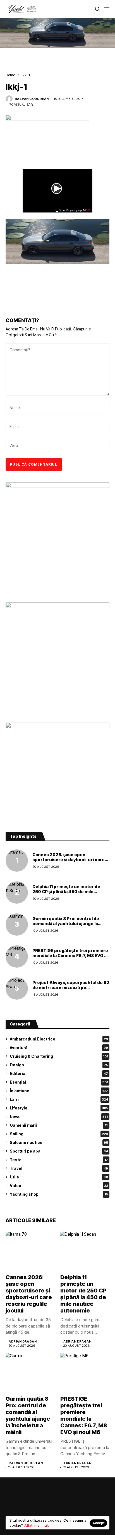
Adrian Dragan (23, 1341)
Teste (59, 1159)
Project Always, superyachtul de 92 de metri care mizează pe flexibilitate (70, 987)
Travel (59, 1168)
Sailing (59, 1133)
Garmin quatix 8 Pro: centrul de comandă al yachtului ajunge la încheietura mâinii (65, 923)
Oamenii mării (58, 1125)
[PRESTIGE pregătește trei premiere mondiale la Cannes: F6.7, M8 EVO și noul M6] (17, 956)
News (59, 1116)
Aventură (59, 1047)
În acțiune (59, 1090)
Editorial (59, 1073)
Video (59, 1185)
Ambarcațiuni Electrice (59, 1039)
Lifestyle (59, 1108)
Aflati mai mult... (37, 1525)
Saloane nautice (59, 1142)
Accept (98, 1523)
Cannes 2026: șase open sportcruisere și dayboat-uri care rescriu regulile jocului (68, 859)
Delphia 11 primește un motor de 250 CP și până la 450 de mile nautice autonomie (66, 891)
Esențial (59, 1082)
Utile (59, 1177)
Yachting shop (59, 1194)
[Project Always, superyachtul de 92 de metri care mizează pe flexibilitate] (17, 988)
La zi (59, 1099)
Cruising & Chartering (59, 1056)
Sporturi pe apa (59, 1151)
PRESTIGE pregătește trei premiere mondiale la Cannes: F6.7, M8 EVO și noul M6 (70, 955)
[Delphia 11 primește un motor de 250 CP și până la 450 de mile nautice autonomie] (17, 892)
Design (59, 1064)
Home (10, 75)
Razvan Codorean (32, 99)
